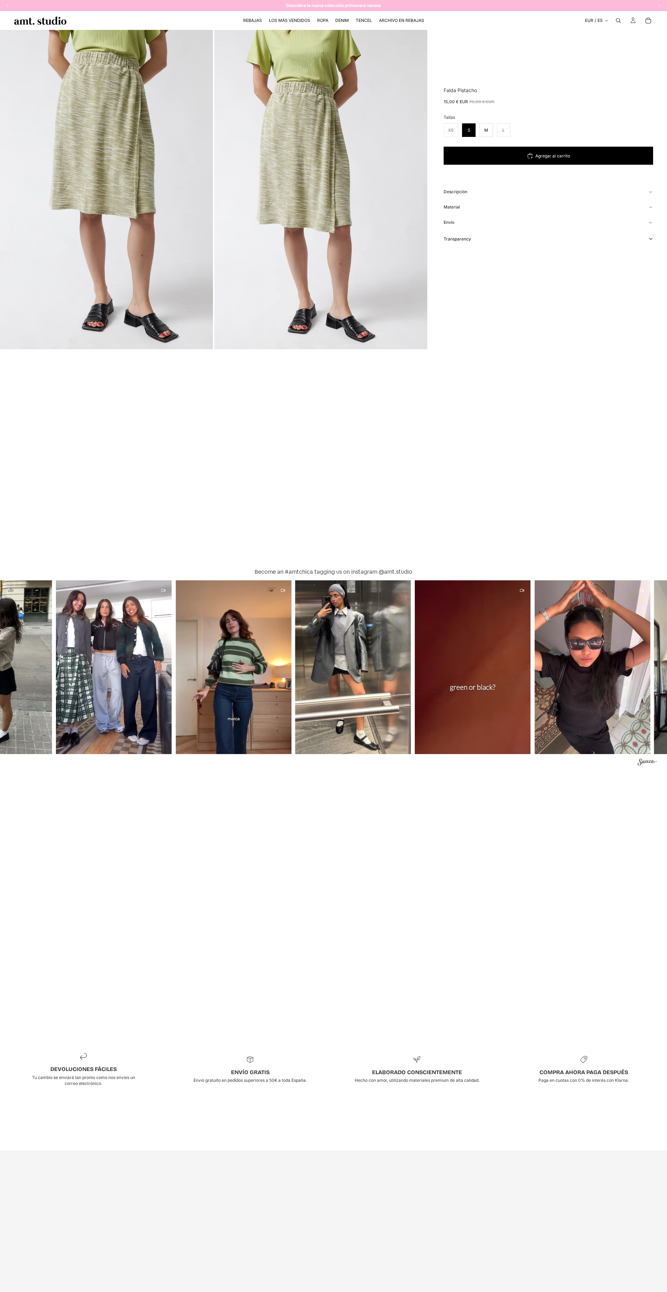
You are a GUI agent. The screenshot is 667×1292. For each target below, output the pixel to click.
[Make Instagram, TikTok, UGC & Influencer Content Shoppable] (647, 763)
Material (452, 207)
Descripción (455, 191)
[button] (96, 667)
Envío (449, 222)
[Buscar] (618, 20)
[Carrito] (648, 20)
